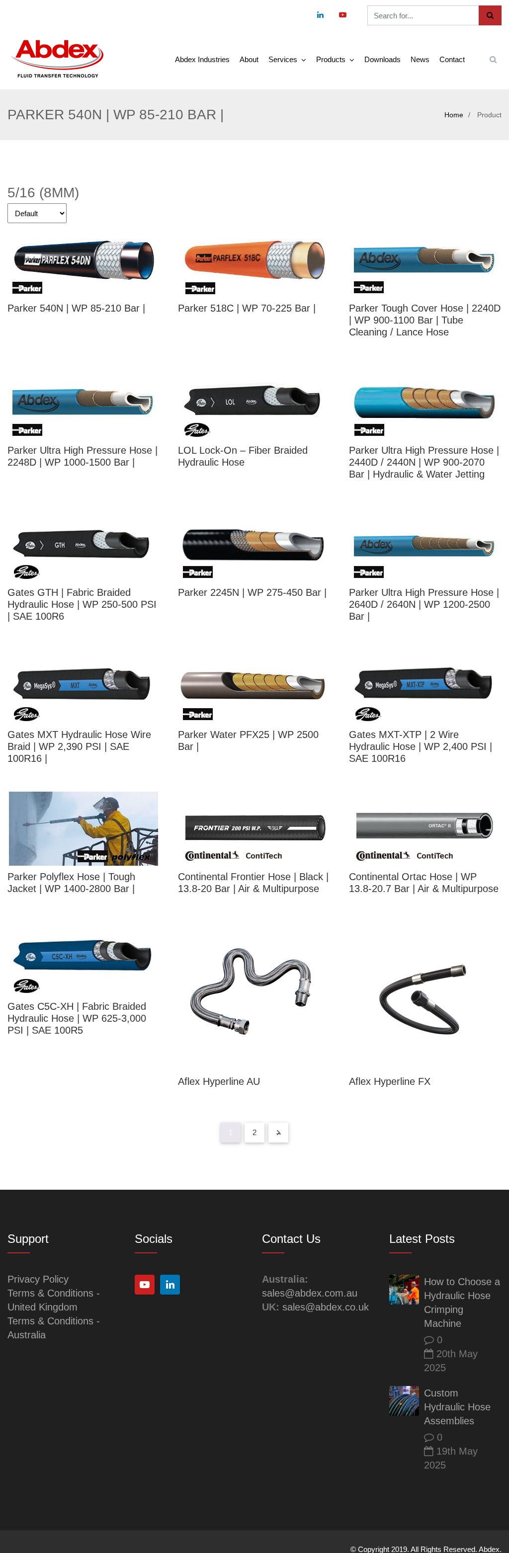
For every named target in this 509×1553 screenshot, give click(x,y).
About (249, 59)
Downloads (382, 59)
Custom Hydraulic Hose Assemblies (457, 1407)
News (420, 59)
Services (282, 59)
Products (330, 59)
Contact (452, 59)
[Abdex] (57, 59)
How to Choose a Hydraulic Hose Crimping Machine (462, 1302)
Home (453, 115)
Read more (83, 260)
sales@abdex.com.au (309, 1293)
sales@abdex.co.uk (325, 1307)
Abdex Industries (202, 59)
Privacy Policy (38, 1279)
